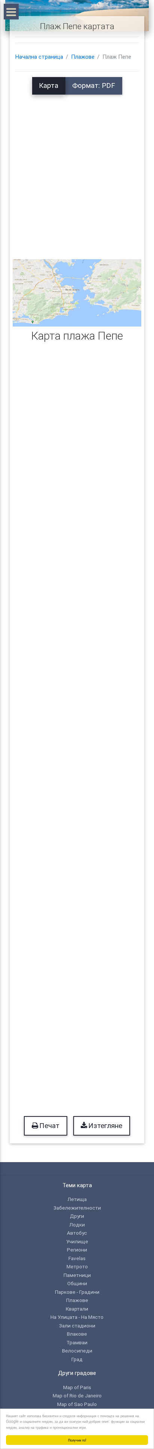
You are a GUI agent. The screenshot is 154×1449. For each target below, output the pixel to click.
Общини (77, 1283)
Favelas (77, 1258)
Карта (48, 86)
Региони (77, 1250)
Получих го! (77, 1440)
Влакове (77, 1334)
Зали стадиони (77, 1326)
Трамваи (77, 1342)
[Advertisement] (77, 172)
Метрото (77, 1266)
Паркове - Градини (77, 1292)
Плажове (83, 56)
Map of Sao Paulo (77, 1404)
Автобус (77, 1233)
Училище (77, 1241)
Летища (77, 1199)
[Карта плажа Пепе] (77, 292)
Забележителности (77, 1208)
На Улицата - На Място (77, 1317)
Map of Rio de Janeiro (77, 1396)
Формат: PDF (93, 86)
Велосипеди (77, 1351)
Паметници (77, 1275)
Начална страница (39, 56)
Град (77, 1359)
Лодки (77, 1225)
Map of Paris (77, 1387)
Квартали (77, 1309)
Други (77, 1216)
